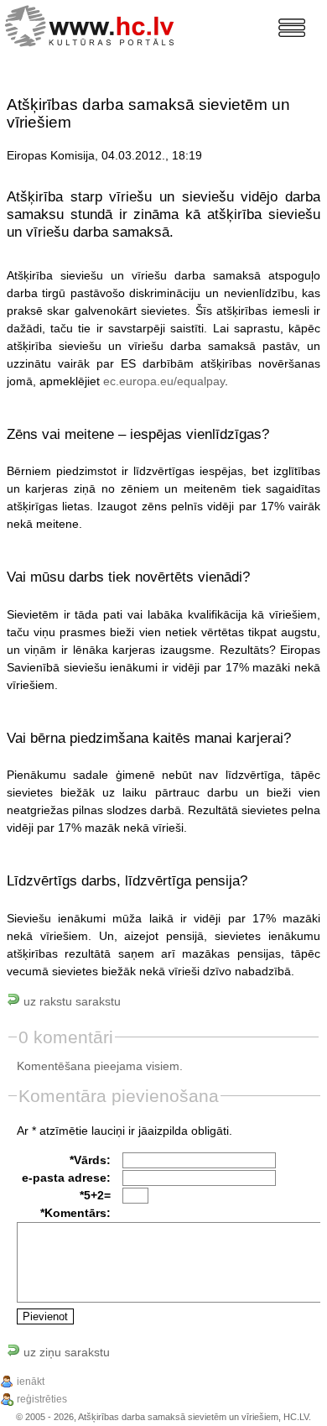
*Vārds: (90, 1160)
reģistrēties (42, 1399)
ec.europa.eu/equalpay (164, 381)
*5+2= (95, 1195)
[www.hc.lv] (93, 24)
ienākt (30, 1381)
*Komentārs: (75, 1213)
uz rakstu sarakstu (70, 1001)
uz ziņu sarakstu (65, 1352)
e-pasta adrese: (66, 1177)
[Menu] (292, 27)
